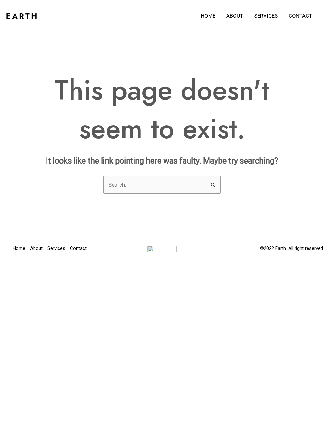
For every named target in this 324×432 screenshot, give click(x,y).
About (234, 16)
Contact (300, 16)
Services (266, 16)
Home (208, 16)
